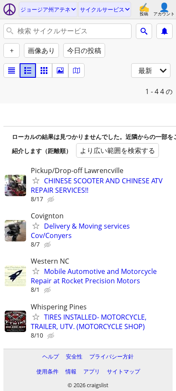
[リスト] (11, 70)
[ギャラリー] (60, 70)
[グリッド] (44, 70)
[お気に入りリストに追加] (36, 180)
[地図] (76, 70)
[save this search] (164, 31)
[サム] (28, 70)
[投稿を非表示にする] (52, 199)
